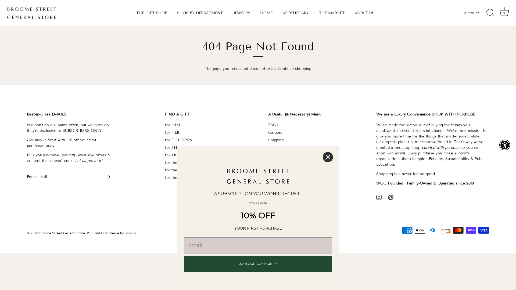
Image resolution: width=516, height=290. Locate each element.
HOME (266, 13)
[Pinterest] (390, 197)
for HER (172, 132)
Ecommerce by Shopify (118, 233)
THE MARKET (332, 13)
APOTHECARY (295, 13)
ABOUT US (364, 13)
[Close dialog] (327, 157)
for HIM (172, 125)
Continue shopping (294, 68)
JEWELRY (241, 13)
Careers (275, 132)
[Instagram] (379, 197)
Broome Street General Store (62, 233)
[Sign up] (107, 177)
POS (90, 233)
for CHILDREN (178, 140)
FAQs (273, 125)
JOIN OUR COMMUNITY (258, 264)
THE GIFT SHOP (151, 13)
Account (471, 13)
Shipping (276, 140)
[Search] (490, 13)
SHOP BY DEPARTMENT (200, 13)
